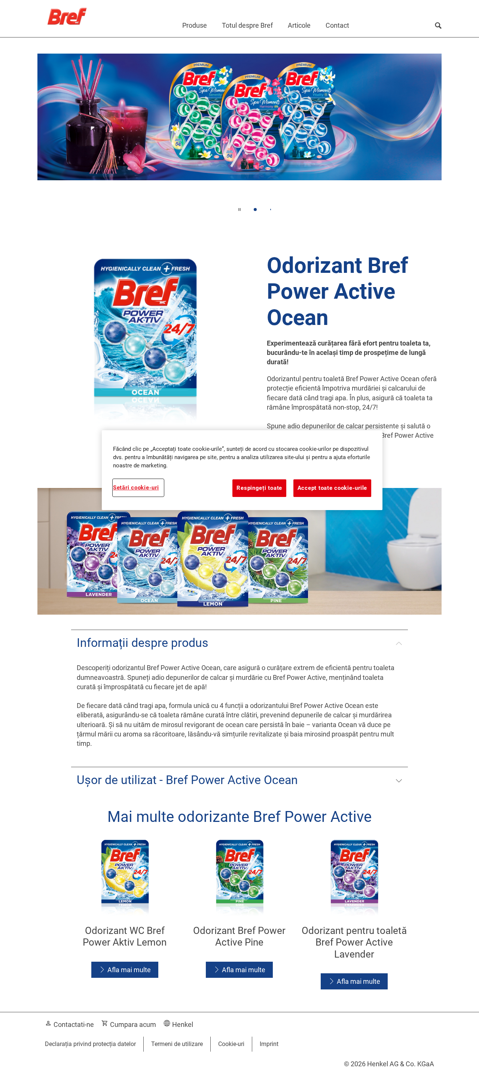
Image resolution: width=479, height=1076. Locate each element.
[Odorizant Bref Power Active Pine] (239, 915)
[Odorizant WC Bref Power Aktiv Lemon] (125, 915)
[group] (239, 130)
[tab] (255, 209)
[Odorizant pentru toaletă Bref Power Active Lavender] (354, 915)
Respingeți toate (259, 488)
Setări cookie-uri (136, 487)
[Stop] (239, 209)
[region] (242, 470)
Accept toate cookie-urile (332, 488)
